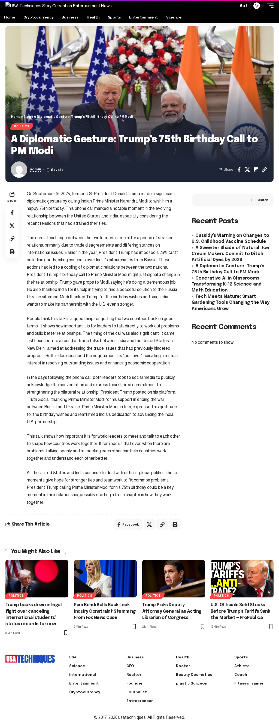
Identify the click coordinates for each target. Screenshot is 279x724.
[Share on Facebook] (239, 169)
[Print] (12, 251)
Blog (27, 117)
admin (35, 169)
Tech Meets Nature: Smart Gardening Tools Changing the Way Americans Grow (230, 302)
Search (262, 200)
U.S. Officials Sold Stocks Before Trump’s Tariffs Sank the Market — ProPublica (240, 611)
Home (16, 117)
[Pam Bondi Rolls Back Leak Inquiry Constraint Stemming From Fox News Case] (105, 579)
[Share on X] (247, 169)
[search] (233, 5)
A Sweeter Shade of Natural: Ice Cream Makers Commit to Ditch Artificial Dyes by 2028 (230, 254)
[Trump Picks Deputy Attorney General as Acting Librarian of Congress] (173, 579)
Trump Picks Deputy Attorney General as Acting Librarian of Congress (171, 611)
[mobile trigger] (269, 6)
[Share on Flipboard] (256, 169)
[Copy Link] (264, 169)
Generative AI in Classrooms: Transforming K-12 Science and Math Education (227, 284)
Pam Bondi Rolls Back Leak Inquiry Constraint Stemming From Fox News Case (104, 611)
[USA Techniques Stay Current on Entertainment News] (58, 6)
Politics (21, 126)
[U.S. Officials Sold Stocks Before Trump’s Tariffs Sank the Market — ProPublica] (242, 579)
